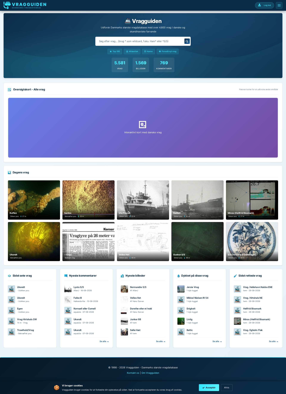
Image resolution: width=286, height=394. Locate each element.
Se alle (103, 341)
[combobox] (143, 41)
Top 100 (116, 51)
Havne (150, 51)
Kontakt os (133, 372)
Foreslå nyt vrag (169, 51)
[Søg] (187, 41)
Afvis (226, 387)
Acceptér (211, 387)
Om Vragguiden (150, 372)
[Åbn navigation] (279, 5)
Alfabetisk (133, 51)
